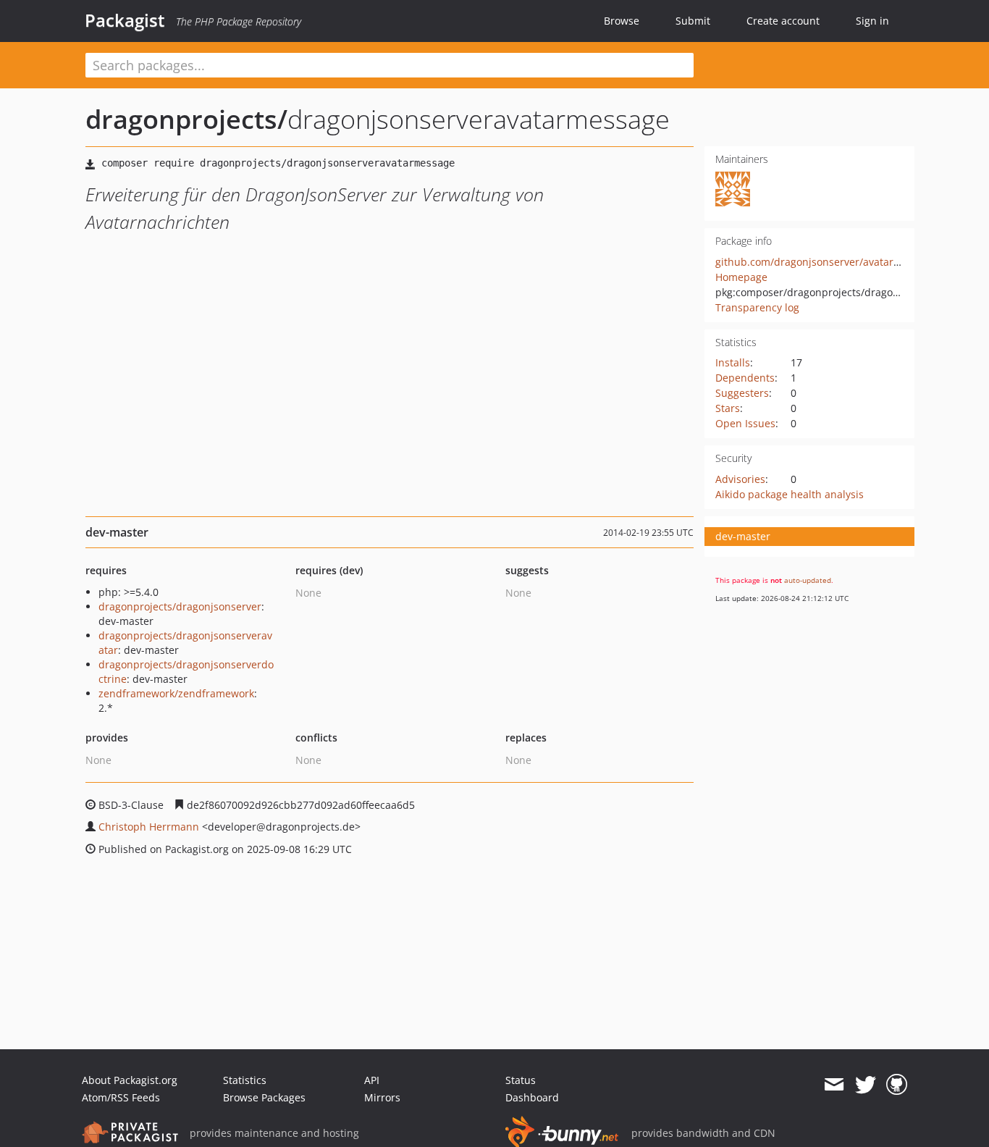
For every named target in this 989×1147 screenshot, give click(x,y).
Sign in (872, 21)
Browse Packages (264, 1097)
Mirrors (382, 1097)
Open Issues (745, 423)
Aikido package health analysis (789, 494)
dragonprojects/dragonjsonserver (179, 606)
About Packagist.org (129, 1080)
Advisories (740, 479)
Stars (727, 408)
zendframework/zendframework (176, 693)
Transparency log (757, 307)
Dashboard (532, 1097)
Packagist (125, 20)
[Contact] (833, 1085)
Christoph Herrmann (148, 826)
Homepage (741, 277)
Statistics (244, 1080)
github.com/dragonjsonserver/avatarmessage (825, 262)
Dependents (745, 378)
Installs (732, 362)
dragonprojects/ (186, 119)
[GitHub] (896, 1085)
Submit (693, 21)
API (371, 1080)
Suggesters (742, 393)
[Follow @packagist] (865, 1085)
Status (520, 1080)
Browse (621, 21)
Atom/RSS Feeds (121, 1097)
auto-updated (807, 580)
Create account (783, 21)
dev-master (742, 536)
